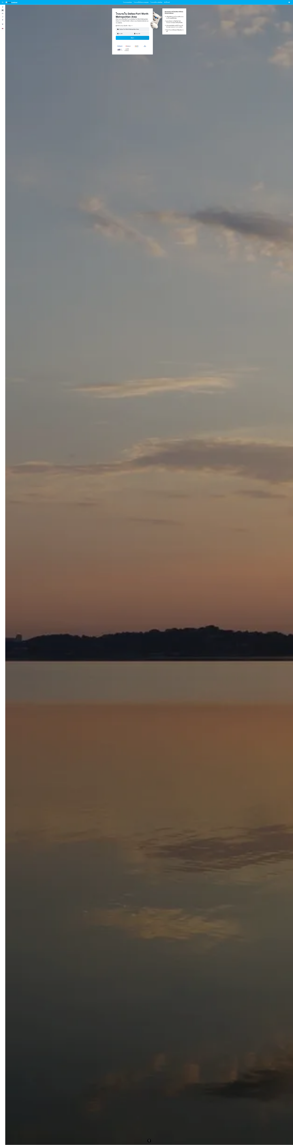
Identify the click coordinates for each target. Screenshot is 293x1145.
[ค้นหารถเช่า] (3, 13)
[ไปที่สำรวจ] (3, 19)
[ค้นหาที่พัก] (3, 10)
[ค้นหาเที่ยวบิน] (3, 7)
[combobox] (124, 25)
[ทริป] (3, 24)
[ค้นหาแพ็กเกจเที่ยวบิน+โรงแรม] (3, 16)
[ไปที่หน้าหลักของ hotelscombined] (11, 2)
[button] (2, 2)
